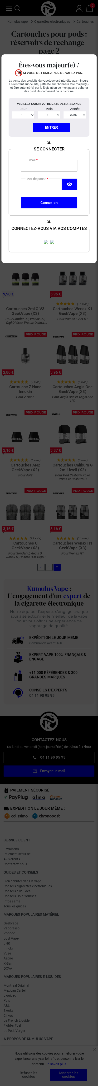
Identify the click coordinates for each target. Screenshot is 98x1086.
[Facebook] (46, 242)
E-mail (31, 160)
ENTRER (51, 127)
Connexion (49, 203)
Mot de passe (36, 179)
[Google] (52, 242)
